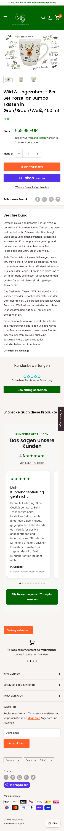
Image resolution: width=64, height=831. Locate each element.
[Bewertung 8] (38, 583)
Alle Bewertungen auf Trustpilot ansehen (32, 597)
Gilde (7, 119)
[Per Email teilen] (57, 199)
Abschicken (16, 743)
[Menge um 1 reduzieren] (18, 153)
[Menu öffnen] (5, 17)
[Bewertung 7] (36, 583)
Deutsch (10, 760)
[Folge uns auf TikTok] (33, 777)
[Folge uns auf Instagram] (19, 777)
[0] (57, 17)
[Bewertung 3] (25, 583)
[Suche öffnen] (43, 18)
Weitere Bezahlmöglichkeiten (32, 187)
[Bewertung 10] (44, 583)
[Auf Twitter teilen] (51, 199)
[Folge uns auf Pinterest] (26, 777)
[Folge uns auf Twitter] (12, 777)
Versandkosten (37, 137)
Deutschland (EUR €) (36, 760)
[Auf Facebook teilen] (37, 199)
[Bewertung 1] (20, 583)
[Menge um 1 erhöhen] (37, 153)
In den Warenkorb (32, 166)
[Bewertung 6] (33, 583)
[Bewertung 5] (30, 583)
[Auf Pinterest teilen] (44, 199)
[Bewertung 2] (22, 583)
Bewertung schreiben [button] (32, 390)
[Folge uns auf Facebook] (6, 777)
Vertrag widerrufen (18, 630)
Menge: (8, 153)
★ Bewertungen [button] (60, 418)
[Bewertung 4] (28, 583)
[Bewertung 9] (41, 583)
